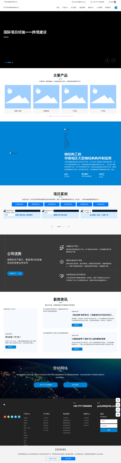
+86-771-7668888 (98, 2)
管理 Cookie (53, 458)
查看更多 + (11, 347)
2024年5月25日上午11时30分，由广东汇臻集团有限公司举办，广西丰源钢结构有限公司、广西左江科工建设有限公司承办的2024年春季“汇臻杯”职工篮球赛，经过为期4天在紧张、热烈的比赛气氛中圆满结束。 (93, 344)
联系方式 (13, 273)
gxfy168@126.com (80, 2)
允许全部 (68, 458)
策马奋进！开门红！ (13, 337)
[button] (5, 62)
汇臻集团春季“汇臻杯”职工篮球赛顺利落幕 (88, 339)
